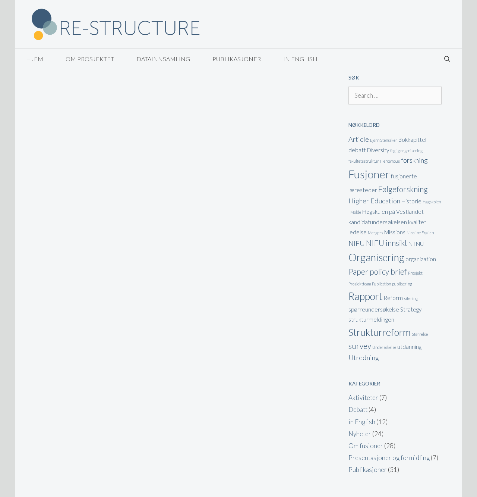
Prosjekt (415, 273)
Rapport (365, 296)
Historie (411, 201)
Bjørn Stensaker (383, 140)
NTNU (416, 243)
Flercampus (390, 161)
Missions (394, 232)
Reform (393, 297)
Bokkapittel (412, 139)
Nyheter (359, 434)
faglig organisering (406, 150)
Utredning (363, 357)
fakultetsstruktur (363, 161)
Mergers (375, 232)
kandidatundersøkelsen (377, 222)
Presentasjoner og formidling (389, 458)
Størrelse (420, 334)
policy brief (388, 271)
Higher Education (374, 201)
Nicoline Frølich (420, 232)
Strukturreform (379, 332)
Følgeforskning (403, 189)
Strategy (410, 309)
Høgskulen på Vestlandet (393, 211)
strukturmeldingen (371, 319)
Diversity (378, 150)
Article (358, 139)
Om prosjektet (90, 58)
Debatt (357, 409)
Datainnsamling (163, 58)
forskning (414, 160)
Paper (358, 271)
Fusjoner (369, 174)
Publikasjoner (236, 58)
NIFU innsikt (386, 242)
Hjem (34, 58)
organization (420, 259)
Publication (381, 283)
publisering (402, 283)
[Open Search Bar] (447, 59)
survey (359, 345)
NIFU (356, 243)
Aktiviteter (363, 397)
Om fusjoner (365, 446)
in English (300, 58)
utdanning (409, 346)
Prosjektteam (359, 283)
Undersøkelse (384, 347)
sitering (411, 298)
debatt (357, 150)
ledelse (357, 232)
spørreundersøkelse (373, 309)
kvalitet (417, 222)
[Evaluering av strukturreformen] (115, 23)
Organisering (376, 257)
